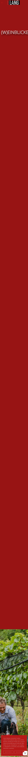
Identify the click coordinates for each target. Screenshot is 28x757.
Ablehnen (18, 752)
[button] (2, 2)
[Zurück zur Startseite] (14, 2)
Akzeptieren (8, 752)
